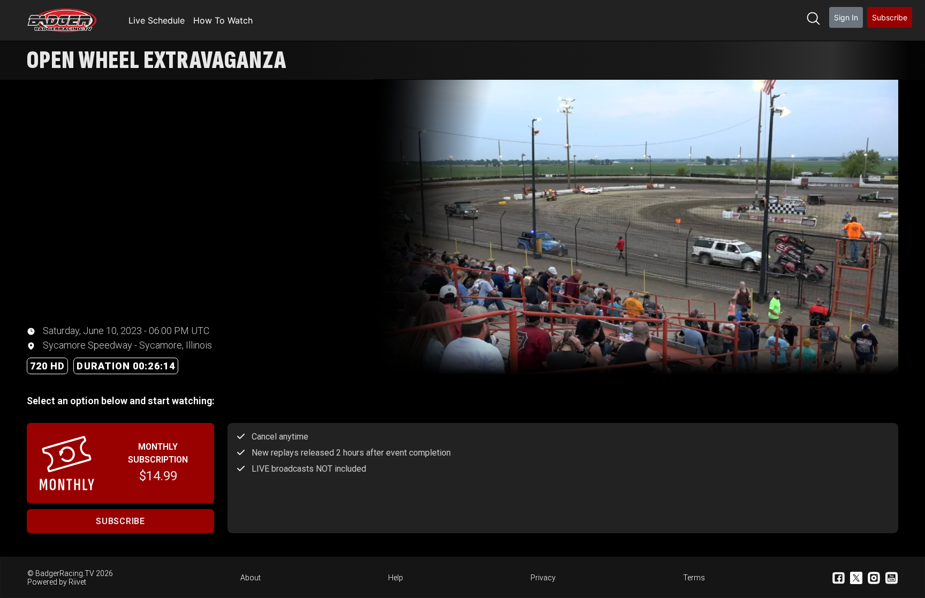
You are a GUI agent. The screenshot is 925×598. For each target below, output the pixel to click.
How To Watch (223, 20)
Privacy (543, 577)
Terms (694, 577)
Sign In (846, 17)
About (250, 577)
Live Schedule (156, 20)
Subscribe (889, 17)
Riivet (77, 582)
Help (395, 577)
